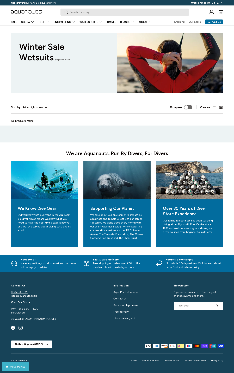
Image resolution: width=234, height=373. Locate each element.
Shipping (179, 21)
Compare (176, 107)
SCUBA (25, 22)
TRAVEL (111, 22)
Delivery (133, 360)
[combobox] (124, 12)
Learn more (50, 2)
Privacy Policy (217, 360)
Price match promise (125, 305)
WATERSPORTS (88, 22)
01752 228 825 (19, 291)
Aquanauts (22, 360)
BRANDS (125, 22)
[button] (221, 12)
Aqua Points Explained (126, 291)
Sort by (16, 107)
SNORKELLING (62, 22)
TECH (41, 22)
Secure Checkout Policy (195, 360)
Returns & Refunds (150, 360)
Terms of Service (171, 360)
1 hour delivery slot (124, 318)
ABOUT (143, 22)
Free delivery (121, 311)
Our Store (195, 21)
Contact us (120, 298)
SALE (14, 22)
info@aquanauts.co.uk (24, 295)
